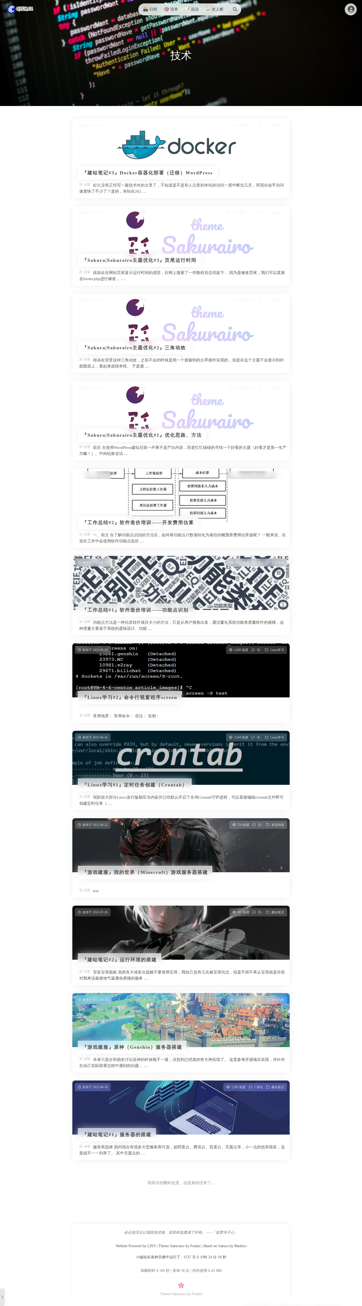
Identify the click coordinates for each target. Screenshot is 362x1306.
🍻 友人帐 (215, 9)
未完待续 (277, 825)
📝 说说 (192, 9)
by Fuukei (194, 1294)
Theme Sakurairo (173, 1294)
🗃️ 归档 (150, 9)
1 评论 (258, 213)
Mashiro (240, 1246)
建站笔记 (277, 125)
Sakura (223, 1246)
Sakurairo (177, 1246)
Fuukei (195, 1246)
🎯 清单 (171, 9)
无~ (260, 125)
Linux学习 (277, 650)
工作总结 (277, 475)
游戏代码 (277, 1000)
